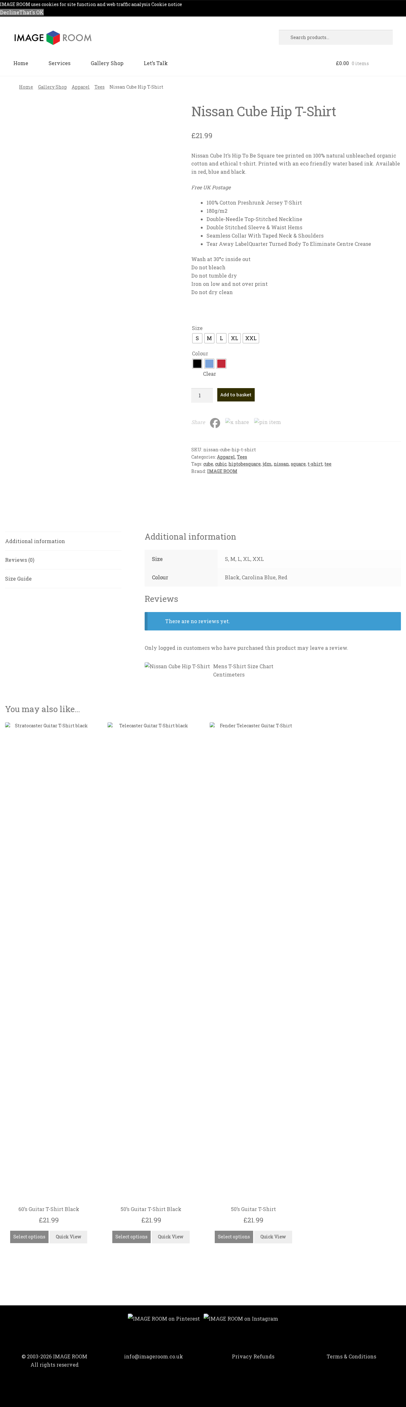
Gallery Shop (107, 63)
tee (327, 464)
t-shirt (315, 464)
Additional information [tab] (35, 541)
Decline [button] (9, 12)
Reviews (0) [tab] (19, 559)
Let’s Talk (156, 63)
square (298, 464)
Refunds (263, 1356)
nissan (281, 464)
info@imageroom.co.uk (153, 1356)
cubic (220, 464)
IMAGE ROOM (222, 471)
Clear (209, 373)
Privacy (242, 1356)
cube (208, 464)
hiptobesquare (244, 464)
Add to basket (236, 394)
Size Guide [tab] (18, 578)
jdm (267, 464)
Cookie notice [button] (166, 4)
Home (20, 63)
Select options (29, 1237)
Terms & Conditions (351, 1356)
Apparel (81, 87)
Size (197, 328)
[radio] (197, 338)
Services (59, 63)
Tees (100, 87)
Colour (200, 353)
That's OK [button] (31, 12)
